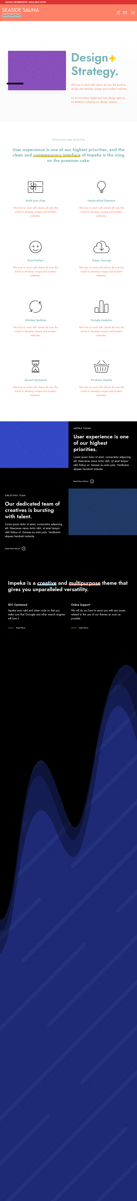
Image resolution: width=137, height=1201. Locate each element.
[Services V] (35, 198)
